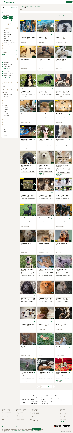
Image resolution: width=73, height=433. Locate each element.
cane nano (43, 399)
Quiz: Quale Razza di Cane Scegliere (35, 419)
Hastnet (11, 426)
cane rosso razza (54, 391)
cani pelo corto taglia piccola (25, 400)
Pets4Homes (6, 426)
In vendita (5, 17)
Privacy (61, 412)
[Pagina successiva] (54, 386)
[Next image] (52, 26)
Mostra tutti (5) (7, 68)
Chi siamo (62, 410)
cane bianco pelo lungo (35, 395)
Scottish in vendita (19, 416)
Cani (3, 12)
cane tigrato (43, 401)
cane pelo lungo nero (55, 393)
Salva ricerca (24, 15)
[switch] (9, 24)
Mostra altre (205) (13, 50)
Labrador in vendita (6, 413)
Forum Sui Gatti (33, 416)
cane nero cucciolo (44, 397)
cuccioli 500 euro (64, 391)
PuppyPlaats (16, 426)
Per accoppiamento (7, 20)
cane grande (23, 393)
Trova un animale (25, 1)
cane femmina (64, 398)
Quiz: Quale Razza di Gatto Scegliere (35, 421)
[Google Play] (57, 426)
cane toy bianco (34, 403)
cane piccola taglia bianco (54, 396)
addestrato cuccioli (34, 401)
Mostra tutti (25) (7, 77)
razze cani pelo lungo (45, 395)
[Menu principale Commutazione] (1, 2)
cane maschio (64, 400)
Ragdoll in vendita (19, 413)
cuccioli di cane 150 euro (65, 394)
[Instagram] (63, 422)
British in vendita (19, 412)
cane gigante (23, 402)
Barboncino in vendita (6, 412)
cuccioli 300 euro (54, 401)
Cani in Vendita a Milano (34, 410)
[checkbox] (3, 31)
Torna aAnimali (5, 10)
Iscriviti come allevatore (36, 1)
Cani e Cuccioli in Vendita (7, 409)
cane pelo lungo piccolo (45, 393)
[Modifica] (16, 55)
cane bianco (33, 399)
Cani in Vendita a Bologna (34, 413)
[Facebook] (61, 422)
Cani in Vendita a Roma (34, 412)
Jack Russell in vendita (6, 418)
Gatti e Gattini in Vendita (21, 409)
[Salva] (34, 34)
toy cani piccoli (34, 397)
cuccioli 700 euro (64, 396)
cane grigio (33, 391)
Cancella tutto (14, 7)
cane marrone (33, 393)
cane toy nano (23, 395)
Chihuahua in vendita (6, 410)
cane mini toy (43, 391)
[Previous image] (39, 26)
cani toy (22, 391)
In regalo (11, 17)
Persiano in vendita (19, 418)
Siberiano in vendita (20, 419)
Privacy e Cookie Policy (21, 430)
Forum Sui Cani (33, 415)
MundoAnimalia (23, 426)
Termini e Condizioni (64, 416)
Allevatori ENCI (63, 418)
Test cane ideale (63, 419)
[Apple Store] (66, 426)
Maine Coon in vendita (20, 410)
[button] (45, 26)
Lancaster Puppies (38, 426)
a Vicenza (35, 8)
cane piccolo (23, 397)
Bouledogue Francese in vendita (8, 416)
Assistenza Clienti (63, 413)
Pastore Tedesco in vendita (7, 415)
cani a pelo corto (44, 403)
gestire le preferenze (35, 430)
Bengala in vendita (19, 415)
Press (61, 415)
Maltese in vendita (5, 419)
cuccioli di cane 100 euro (55, 399)
